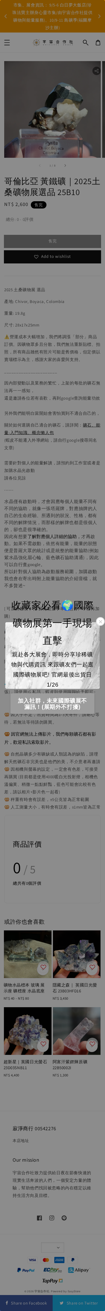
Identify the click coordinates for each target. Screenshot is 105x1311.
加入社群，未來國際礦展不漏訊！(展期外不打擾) (52, 704)
